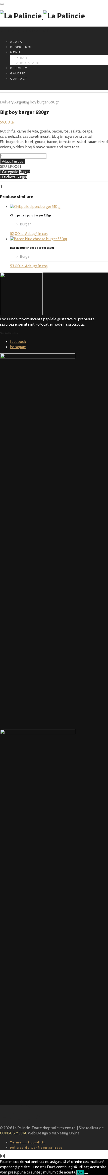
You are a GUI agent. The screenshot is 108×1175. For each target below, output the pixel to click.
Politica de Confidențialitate (36, 1147)
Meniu (16, 52)
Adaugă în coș (12, 161)
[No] (86, 1173)
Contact (19, 78)
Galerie (18, 73)
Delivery (18, 68)
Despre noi (21, 47)
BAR (23, 57)
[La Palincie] (42, 16)
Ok (80, 1172)
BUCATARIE (30, 63)
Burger (19, 102)
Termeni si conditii (27, 1142)
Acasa (16, 42)
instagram (18, 347)
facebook (18, 341)
